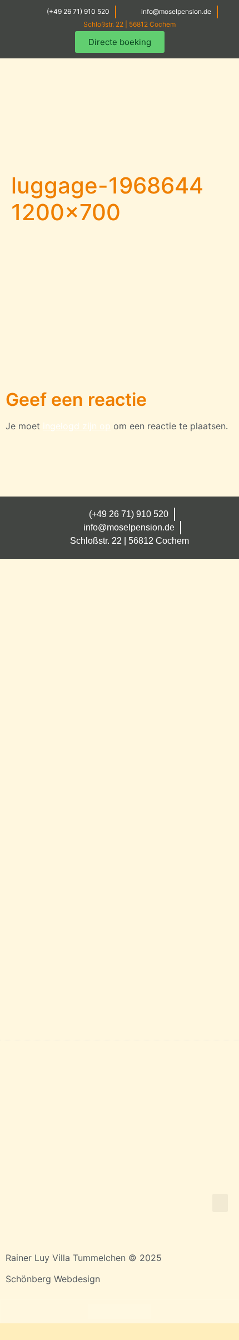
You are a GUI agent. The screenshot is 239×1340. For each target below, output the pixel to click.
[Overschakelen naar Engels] (119, 1311)
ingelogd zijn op (77, 425)
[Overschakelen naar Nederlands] (140, 1311)
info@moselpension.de (176, 11)
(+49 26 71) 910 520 (78, 11)
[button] (206, 149)
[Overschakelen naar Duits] (98, 1311)
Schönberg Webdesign (53, 1278)
